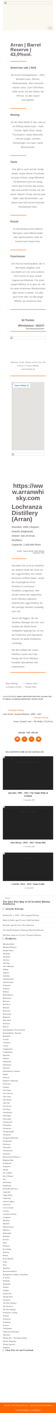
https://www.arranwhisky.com (28, 491)
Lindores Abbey (9, 1201)
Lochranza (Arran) (14, 687)
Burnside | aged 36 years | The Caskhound (18, 925)
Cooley (5, 1046)
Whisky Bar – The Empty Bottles (15, 1338)
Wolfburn (6, 1348)
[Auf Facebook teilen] (17, 739)
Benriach (6, 1008)
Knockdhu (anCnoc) (10, 1189)
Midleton (6, 1230)
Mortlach (6, 1236)
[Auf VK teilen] (38, 739)
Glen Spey (6, 1109)
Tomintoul (7, 1319)
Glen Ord (6, 1103)
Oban (5, 1243)
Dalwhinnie (7, 1065)
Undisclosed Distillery (11, 1332)
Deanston (6, 1068)
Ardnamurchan (8, 979)
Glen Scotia (7, 1106)
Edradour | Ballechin (10, 1081)
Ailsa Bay (6, 963)
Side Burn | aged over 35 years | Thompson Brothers (22, 935)
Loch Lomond (8, 1208)
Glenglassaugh (8, 1131)
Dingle (5, 1074)
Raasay (5, 1255)
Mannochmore (8, 1227)
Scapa (5, 1262)
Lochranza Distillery (21, 699)
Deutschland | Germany (11, 1071)
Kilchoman (7, 1182)
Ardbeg (5, 969)
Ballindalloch (8, 995)
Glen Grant (7, 1097)
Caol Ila (6, 1039)
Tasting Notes (30, 687)
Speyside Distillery (10, 1271)
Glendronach (7, 1122)
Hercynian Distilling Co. (12, 1157)
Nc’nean (6, 1239)
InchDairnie (7, 1163)
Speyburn (6, 1268)
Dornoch (6, 1077)
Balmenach (7, 998)
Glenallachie (7, 1112)
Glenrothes (7, 1147)
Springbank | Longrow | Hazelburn (15, 1275)
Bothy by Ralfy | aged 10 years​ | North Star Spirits (21, 920)
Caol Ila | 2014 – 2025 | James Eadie (27, 884)
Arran (19, 696)
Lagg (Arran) (7, 1195)
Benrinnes (6, 1011)
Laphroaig (6, 1198)
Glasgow (6, 1087)
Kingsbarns (7, 1186)
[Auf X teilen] (24, 739)
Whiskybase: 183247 (31, 325)
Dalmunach (7, 1062)
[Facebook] (47, 24)
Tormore (6, 1325)
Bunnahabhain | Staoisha (12, 1033)
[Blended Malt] (8, 944)
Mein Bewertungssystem (35, 329)
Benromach (7, 1014)
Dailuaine (6, 1055)
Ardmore (6, 973)
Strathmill (6, 1284)
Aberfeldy (6, 957)
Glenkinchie (7, 1141)
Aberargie (6, 954)
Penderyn (6, 1246)
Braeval (6, 1027)
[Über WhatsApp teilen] (31, 739)
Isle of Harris (7, 1173)
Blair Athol (7, 1020)
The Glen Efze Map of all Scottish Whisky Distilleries (26, 903)
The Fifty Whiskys (9, 1303)
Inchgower (7, 1166)
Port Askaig (7, 1249)
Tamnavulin (7, 1294)
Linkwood (6, 1205)
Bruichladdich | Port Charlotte (14, 1030)
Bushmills (6, 1036)
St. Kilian (6, 1278)
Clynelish (6, 1043)
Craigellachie (8, 1052)
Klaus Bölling (12, 684)
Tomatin (6, 1316)
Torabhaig (6, 1322)
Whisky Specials (9, 1344)
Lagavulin (6, 1192)
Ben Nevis (6, 1004)
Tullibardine (7, 1328)
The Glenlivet (8, 1306)
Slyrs (5, 1265)
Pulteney (6, 1252)
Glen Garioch (8, 1093)
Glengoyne (7, 1135)
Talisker (6, 1287)
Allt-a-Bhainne (8, 966)
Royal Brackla (8, 1259)
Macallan (6, 1220)
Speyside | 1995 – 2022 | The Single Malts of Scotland (28, 794)
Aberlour (6, 960)
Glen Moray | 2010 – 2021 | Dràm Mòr (28, 842)
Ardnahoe (6, 976)
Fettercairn (7, 1084)
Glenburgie (7, 1116)
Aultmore (6, 989)
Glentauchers (8, 1150)
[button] (6, 19)
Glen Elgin (7, 1090)
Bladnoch (6, 1017)
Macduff (6, 1224)
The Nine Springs (9, 1309)
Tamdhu (6, 1290)
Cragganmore (8, 1049)
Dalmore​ (6, 1058)
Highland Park (8, 1160)
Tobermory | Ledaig (10, 1313)
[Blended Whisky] (9, 947)
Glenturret (6, 1154)
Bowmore (6, 1023)
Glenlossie (7, 1144)
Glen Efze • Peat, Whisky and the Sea (16, 1405)
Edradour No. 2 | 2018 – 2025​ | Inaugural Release (21, 915)
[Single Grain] (8, 950)
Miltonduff (7, 1233)
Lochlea (6, 1211)
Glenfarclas (7, 1128)
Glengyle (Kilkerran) (10, 1138)
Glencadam (7, 1119)
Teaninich (6, 1300)
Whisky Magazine (9, 1341)
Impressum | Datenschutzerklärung (41, 1405)
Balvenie (6, 1001)
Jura (4, 1179)
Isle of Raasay (8, 1176)
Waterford (6, 1335)
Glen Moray (7, 1100)
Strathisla (6, 1281)
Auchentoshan (8, 982)
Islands (44, 696)
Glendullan (7, 1125)
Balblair (6, 992)
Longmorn (7, 1217)
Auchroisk (6, 985)
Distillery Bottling (31, 696)
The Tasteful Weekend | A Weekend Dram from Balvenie (23, 930)
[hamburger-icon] (50, 28)
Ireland (5, 1170)
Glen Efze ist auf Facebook (19, 1350)
